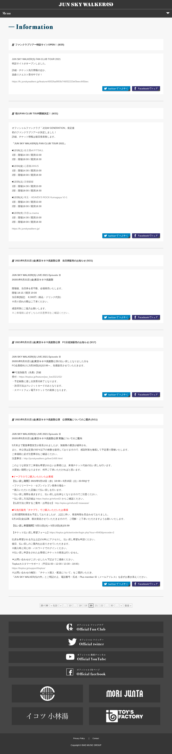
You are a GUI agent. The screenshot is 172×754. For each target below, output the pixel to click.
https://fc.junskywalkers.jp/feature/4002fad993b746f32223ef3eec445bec (50, 81)
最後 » (128, 605)
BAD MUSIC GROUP (91, 745)
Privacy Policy (79, 738)
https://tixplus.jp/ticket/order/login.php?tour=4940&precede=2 (82, 532)
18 (80, 605)
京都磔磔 (28, 181)
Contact (96, 738)
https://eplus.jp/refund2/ (48, 498)
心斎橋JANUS (31, 166)
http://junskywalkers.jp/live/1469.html (43, 458)
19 (85, 605)
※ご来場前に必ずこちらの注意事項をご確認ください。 (41, 312)
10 (70, 605)
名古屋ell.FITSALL (34, 150)
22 (101, 605)
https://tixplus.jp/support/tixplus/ (28, 568)
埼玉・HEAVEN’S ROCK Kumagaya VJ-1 (45, 197)
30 (112, 605)
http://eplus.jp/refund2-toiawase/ (72, 503)
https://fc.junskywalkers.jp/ (26, 228)
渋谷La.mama (31, 213)
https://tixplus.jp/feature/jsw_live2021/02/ (40, 376)
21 (96, 605)
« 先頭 (54, 605)
